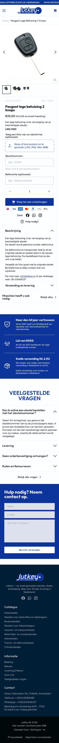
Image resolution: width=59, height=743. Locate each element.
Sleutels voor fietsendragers (19, 625)
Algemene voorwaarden (38, 737)
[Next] (55, 51)
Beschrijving (13, 230)
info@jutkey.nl (27, 276)
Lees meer (10, 128)
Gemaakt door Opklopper (27, 729)
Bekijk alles (47, 297)
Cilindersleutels (12, 647)
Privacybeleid (15, 737)
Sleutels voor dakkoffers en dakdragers (25, 617)
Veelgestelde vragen (15, 679)
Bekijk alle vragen (28, 477)
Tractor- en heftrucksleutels (19, 642)
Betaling (8, 662)
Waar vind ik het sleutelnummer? (22, 168)
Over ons (9, 674)
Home (5, 20)
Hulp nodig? (32, 221)
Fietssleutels (10, 612)
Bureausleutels (12, 621)
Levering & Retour (13, 670)
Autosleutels (13, 101)
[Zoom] (55, 79)
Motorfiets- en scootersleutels (20, 634)
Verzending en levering (20, 285)
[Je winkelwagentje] (55, 10)
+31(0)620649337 (26, 702)
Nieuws (8, 666)
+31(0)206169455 (24, 697)
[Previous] (3, 51)
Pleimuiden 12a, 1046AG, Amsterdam (31, 693)
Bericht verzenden (29, 550)
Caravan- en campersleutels (19, 630)
